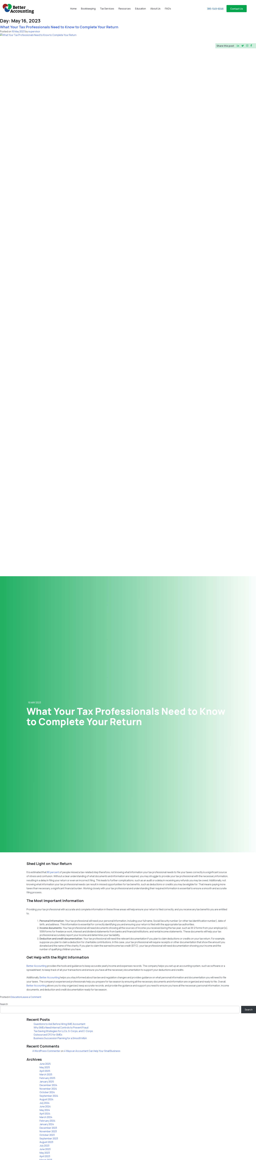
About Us (155, 8)
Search (4, 1004)
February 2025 (47, 1078)
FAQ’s (168, 8)
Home (73, 8)
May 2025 (45, 1067)
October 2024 (47, 1092)
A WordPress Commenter (46, 1051)
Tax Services (107, 8)
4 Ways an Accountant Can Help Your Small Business (92, 1051)
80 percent (53, 872)
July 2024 (44, 1103)
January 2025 (47, 1081)
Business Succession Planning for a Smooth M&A (60, 1038)
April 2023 (45, 1156)
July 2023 (44, 1145)
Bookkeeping (88, 8)
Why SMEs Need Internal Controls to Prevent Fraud (61, 1027)
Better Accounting (37, 965)
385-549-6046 (215, 8)
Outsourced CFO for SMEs (48, 1034)
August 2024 (46, 1099)
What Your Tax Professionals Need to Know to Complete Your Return (59, 26)
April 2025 (45, 1071)
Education (140, 8)
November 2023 (48, 1131)
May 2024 (45, 1110)
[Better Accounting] (18, 9)
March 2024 (46, 1117)
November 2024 (48, 1088)
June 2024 (45, 1106)
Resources (125, 8)
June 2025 (45, 1063)
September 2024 (49, 1095)
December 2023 (48, 1127)
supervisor (34, 31)
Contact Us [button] (236, 8)
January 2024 (47, 1124)
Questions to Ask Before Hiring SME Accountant (59, 1024)
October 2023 (47, 1135)
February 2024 (47, 1120)
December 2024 (48, 1085)
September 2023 (49, 1138)
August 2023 (46, 1142)
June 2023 (45, 1149)
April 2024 (45, 1113)
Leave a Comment (31, 997)
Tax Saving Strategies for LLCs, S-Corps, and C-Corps (63, 1031)
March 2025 (46, 1074)
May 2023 (45, 1152)
